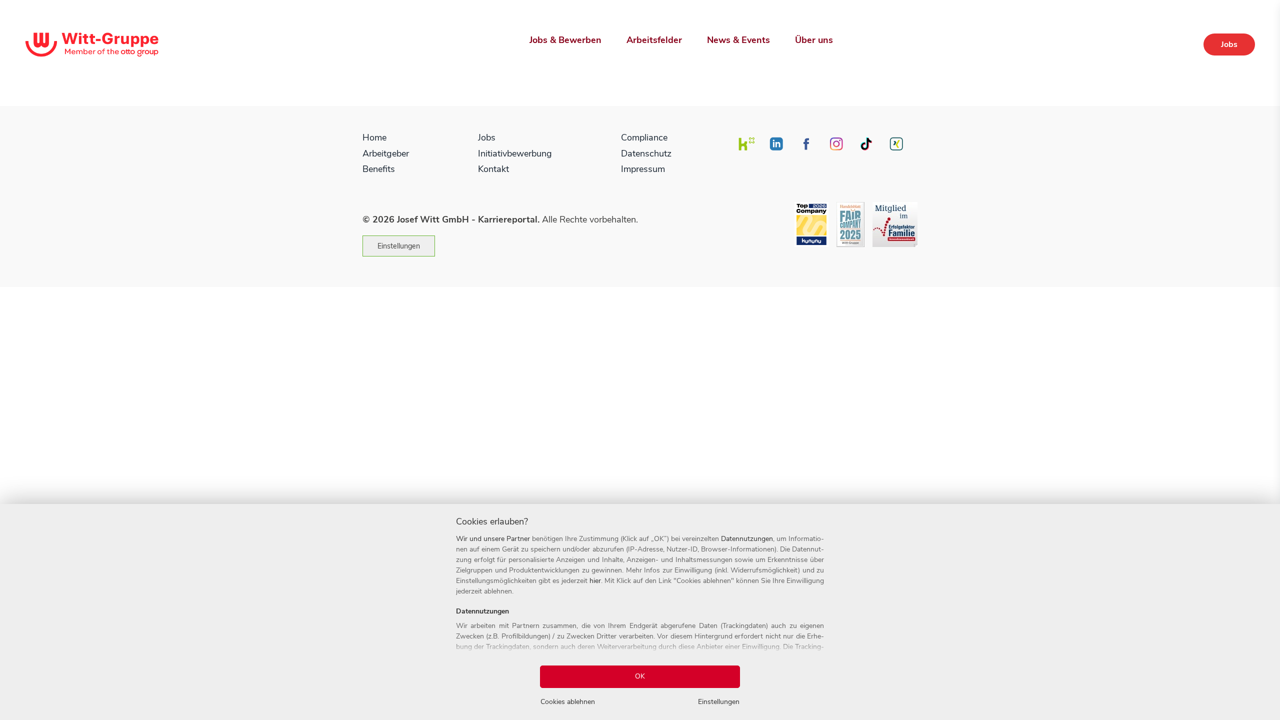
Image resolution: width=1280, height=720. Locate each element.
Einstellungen (399, 246)
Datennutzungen (747, 539)
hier (595, 581)
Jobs (1229, 44)
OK (640, 676)
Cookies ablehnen (567, 701)
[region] (640, 612)
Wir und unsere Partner (493, 539)
